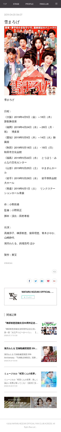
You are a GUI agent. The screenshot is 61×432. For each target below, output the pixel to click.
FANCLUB (44, 3)
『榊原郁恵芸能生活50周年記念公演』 (23, 322)
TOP (5, 3)
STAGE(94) (8, 263)
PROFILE (29, 3)
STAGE (16, 3)
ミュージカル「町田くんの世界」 (20, 373)
